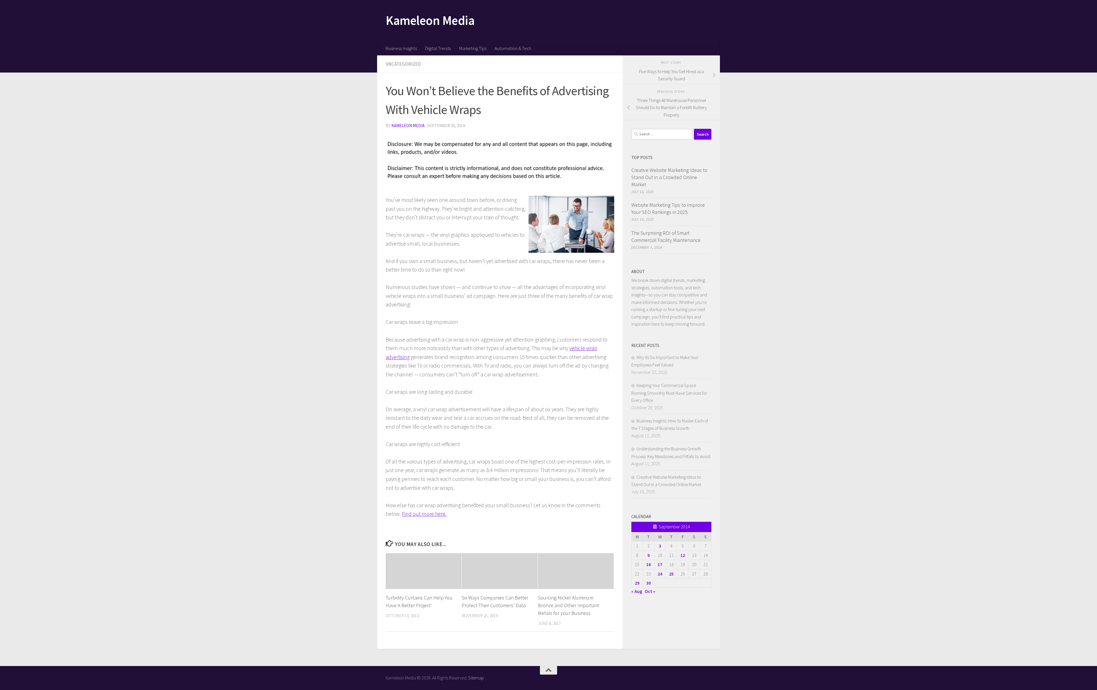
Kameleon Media (430, 20)
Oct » (650, 591)
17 (660, 564)
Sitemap (476, 678)
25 (671, 574)
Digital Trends (438, 48)
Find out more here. (424, 513)
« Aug (636, 591)
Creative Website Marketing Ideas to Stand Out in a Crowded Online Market (669, 177)
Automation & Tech (513, 48)
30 (648, 583)
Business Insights (401, 48)
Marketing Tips (473, 48)
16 (648, 564)
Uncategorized (403, 64)
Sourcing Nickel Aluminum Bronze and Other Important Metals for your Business (568, 605)
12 (682, 555)
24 (660, 574)
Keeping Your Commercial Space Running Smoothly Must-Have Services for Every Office (669, 392)
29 (637, 583)
